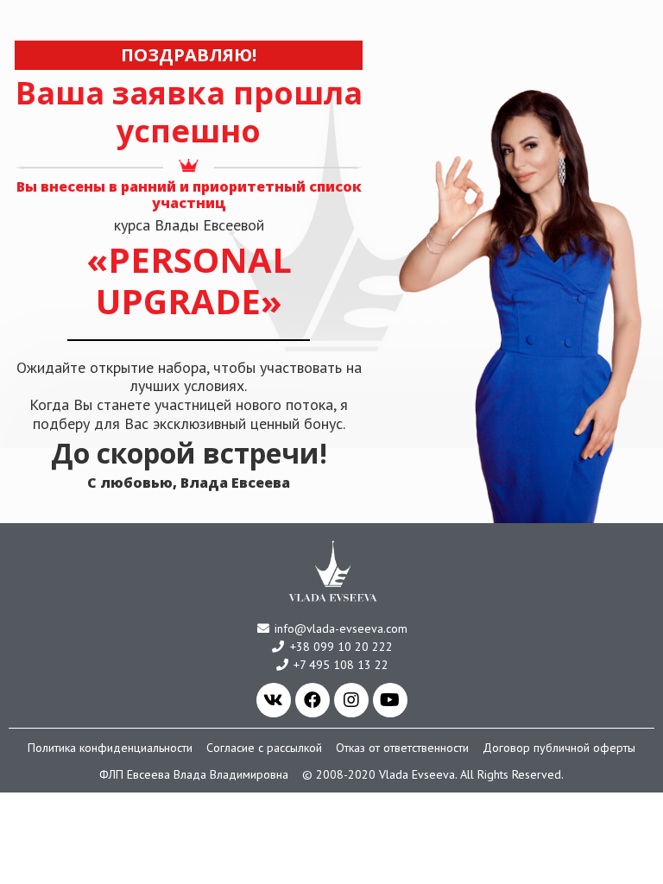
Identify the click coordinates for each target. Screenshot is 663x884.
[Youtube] (390, 700)
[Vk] (273, 700)
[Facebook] (312, 700)
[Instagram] (351, 700)
